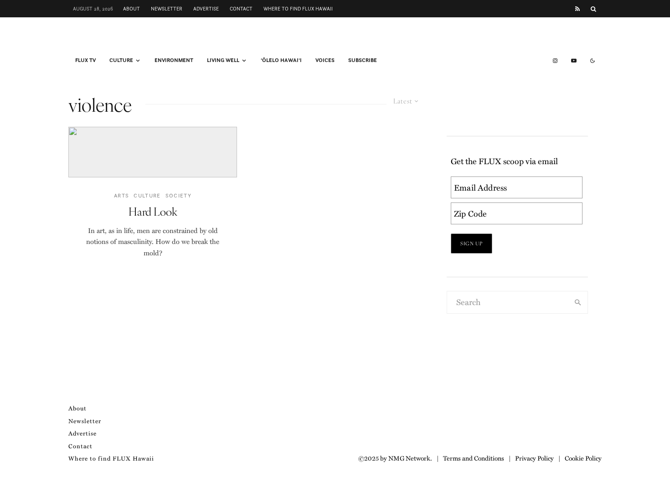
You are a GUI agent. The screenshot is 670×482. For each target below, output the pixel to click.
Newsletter (166, 8)
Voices (325, 60)
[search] (578, 302)
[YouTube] (573, 60)
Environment (174, 60)
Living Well (223, 60)
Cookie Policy (583, 457)
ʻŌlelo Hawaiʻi (281, 60)
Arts (121, 195)
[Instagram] (555, 60)
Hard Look (153, 211)
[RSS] (577, 8)
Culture (121, 60)
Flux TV (85, 60)
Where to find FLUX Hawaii (298, 8)
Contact (241, 8)
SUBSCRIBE (362, 60)
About (131, 8)
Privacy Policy (534, 457)
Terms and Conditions (473, 457)
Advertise (206, 8)
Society (178, 195)
